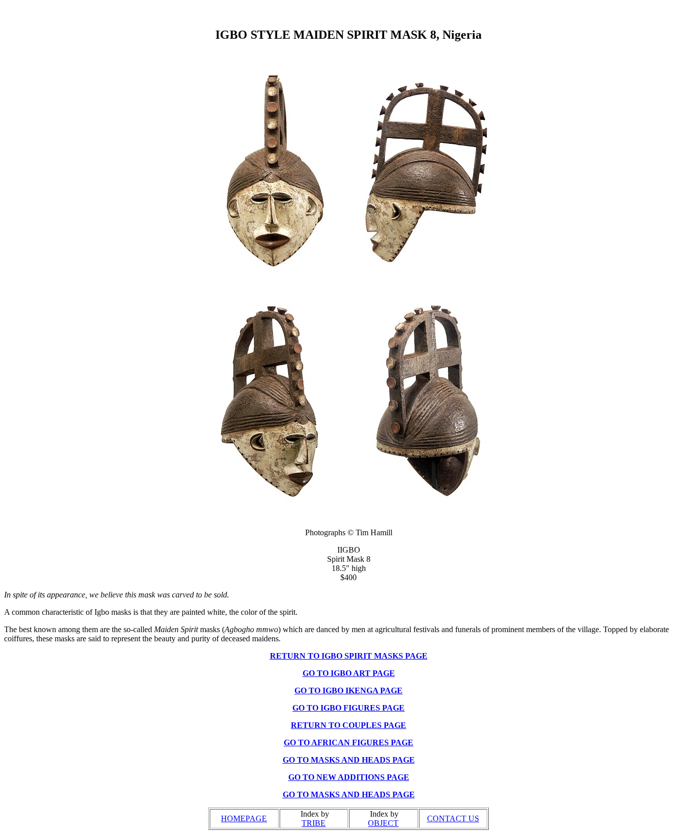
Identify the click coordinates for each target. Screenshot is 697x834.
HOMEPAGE (244, 818)
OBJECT (383, 823)
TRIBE (314, 823)
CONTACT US (453, 818)
